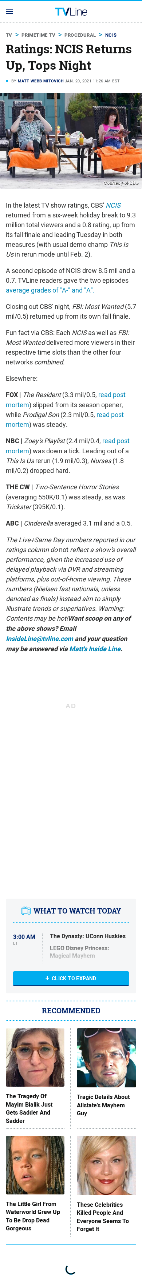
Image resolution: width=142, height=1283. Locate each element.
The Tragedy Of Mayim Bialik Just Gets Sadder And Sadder (29, 1108)
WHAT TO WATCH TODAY (77, 911)
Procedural (80, 35)
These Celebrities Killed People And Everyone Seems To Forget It (103, 1217)
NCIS (111, 35)
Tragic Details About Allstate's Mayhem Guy (103, 1105)
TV (9, 35)
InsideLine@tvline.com (39, 638)
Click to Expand (74, 978)
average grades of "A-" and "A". (50, 290)
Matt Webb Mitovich (41, 81)
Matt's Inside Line (95, 649)
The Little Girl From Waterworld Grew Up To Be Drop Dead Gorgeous (33, 1216)
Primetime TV (38, 35)
